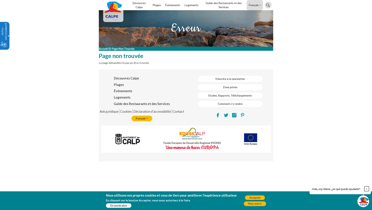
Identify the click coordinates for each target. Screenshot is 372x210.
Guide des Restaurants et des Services (142, 104)
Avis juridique (109, 111)
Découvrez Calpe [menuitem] (139, 5)
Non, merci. (255, 203)
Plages (119, 85)
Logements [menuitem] (191, 5)
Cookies (126, 111)
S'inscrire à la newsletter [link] (230, 78)
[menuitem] (142, 78)
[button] (268, 5)
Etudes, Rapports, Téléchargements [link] (230, 95)
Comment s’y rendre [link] (230, 103)
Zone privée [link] (230, 87)
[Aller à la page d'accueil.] (113, 5)
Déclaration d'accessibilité (152, 111)
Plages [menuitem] (157, 5)
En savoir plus (118, 205)
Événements (123, 91)
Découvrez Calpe (126, 78)
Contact (178, 111)
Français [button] (254, 5)
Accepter (255, 197)
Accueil (103, 48)
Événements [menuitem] (172, 5)
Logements (122, 97)
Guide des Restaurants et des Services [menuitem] (224, 5)
